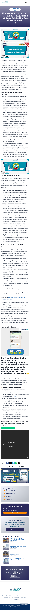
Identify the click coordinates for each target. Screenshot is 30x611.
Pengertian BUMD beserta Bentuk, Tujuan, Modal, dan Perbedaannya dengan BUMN (18, 546)
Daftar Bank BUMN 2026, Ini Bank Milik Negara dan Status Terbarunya (18, 559)
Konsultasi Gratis (16, 512)
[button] (26, 2)
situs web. (15, 396)
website (13, 392)
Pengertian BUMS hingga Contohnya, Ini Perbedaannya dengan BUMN (17, 539)
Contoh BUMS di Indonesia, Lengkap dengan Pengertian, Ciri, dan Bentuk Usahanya (17, 553)
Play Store (12, 391)
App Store (19, 391)
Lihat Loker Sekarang (15, 529)
